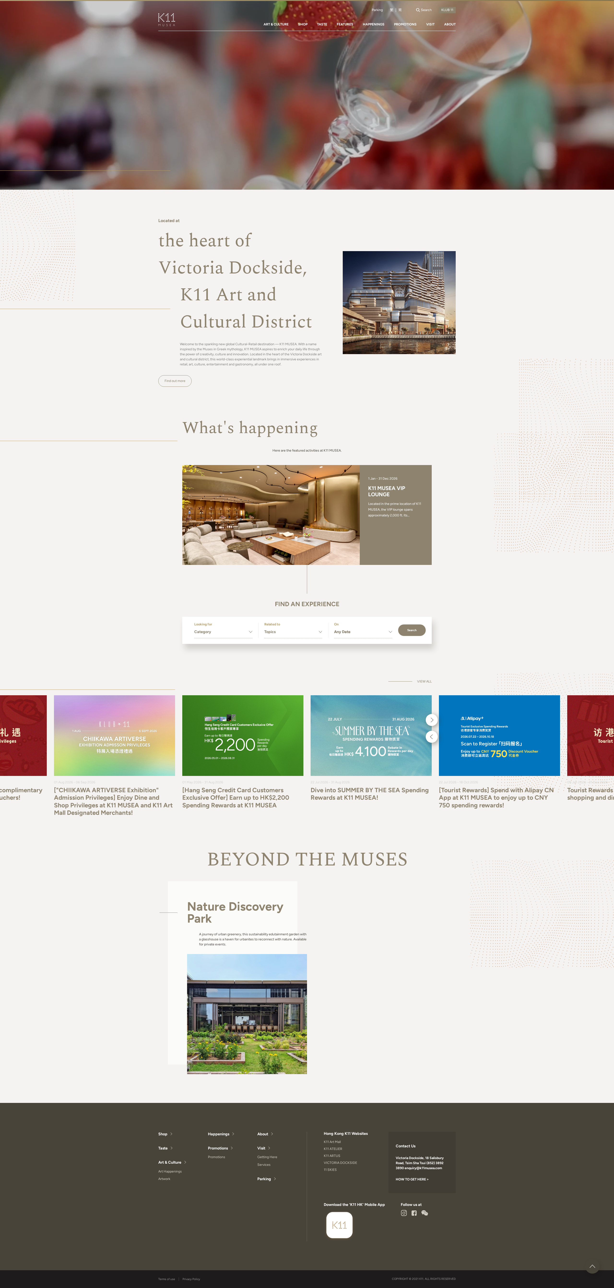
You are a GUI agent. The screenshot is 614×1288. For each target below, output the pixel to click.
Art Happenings (170, 1171)
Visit (261, 1148)
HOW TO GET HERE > (412, 1179)
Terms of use (166, 1279)
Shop (162, 1134)
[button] (432, 720)
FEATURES (345, 24)
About (262, 1134)
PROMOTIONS (405, 24)
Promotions (218, 1148)
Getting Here (267, 1157)
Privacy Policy (191, 1279)
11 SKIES (330, 1170)
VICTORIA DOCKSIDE (340, 1163)
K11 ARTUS (332, 1156)
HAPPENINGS (373, 24)
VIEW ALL (424, 681)
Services (264, 1165)
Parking (377, 10)
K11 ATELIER (333, 1149)
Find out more (175, 381)
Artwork (164, 1179)
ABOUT (450, 24)
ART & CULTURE (276, 24)
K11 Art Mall (332, 1142)
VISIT (430, 24)
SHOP (302, 24)
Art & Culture (169, 1162)
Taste (163, 1148)
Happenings (218, 1134)
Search (412, 630)
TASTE (322, 24)
